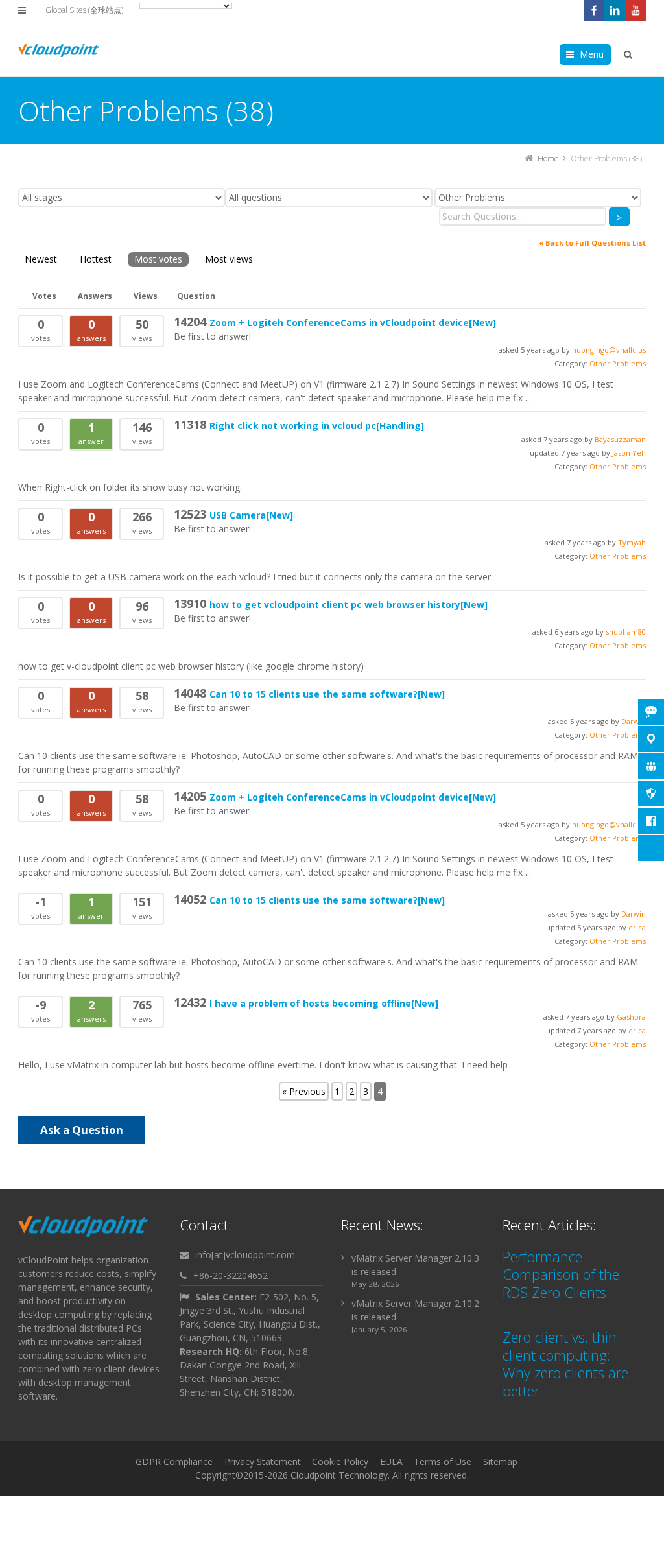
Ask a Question (81, 1129)
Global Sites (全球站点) (84, 10)
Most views (229, 259)
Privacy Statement (262, 1461)
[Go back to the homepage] (58, 50)
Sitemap (500, 1461)
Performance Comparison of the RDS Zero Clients (561, 1274)
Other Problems (617, 363)
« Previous (304, 1091)
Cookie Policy (340, 1461)
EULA (391, 1461)
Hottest (96, 259)
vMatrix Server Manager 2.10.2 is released (415, 1310)
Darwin (633, 914)
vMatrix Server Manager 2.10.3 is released (415, 1265)
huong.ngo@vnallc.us (609, 350)
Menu (592, 54)
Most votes (158, 259)
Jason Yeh (629, 453)
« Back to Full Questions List (592, 243)
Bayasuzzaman (620, 439)
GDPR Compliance (174, 1461)
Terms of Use (442, 1461)
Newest (41, 259)
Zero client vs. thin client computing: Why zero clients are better (565, 1363)
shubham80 (626, 632)
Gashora (631, 1017)
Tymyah (632, 542)
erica (637, 927)
